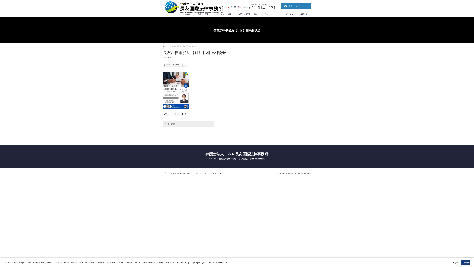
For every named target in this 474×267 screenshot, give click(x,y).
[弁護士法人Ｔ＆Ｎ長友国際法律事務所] (194, 7)
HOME (187, 14)
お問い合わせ (217, 173)
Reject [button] (456, 263)
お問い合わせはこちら (298, 6)
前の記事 (171, 124)
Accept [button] (466, 263)
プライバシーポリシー (201, 173)
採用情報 (303, 14)
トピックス (288, 14)
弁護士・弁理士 (204, 14)
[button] (228, 262)
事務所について (271, 14)
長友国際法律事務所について (180, 173)
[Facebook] (165, 173)
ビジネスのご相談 (224, 14)
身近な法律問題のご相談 (247, 14)
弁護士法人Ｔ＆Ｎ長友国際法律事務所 (237, 154)
